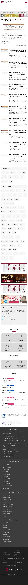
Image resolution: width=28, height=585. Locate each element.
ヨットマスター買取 (7, 516)
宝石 (11, 181)
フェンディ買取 (6, 478)
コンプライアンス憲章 (19, 558)
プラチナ (22, 177)
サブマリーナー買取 (7, 499)
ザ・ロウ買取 (6, 488)
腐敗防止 (5, 562)
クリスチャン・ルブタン (19, 253)
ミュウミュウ (20, 220)
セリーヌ (3, 199)
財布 (8, 172)
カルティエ (8, 194)
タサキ (7, 224)
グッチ (23, 190)
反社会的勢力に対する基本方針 (8, 559)
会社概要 (17, 550)
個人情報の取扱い (18, 552)
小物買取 (5, 534)
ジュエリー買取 (6, 530)
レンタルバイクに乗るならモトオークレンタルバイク (14, 446)
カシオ (14, 249)
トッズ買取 (5, 481)
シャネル (18, 190)
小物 (10, 177)
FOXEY (22, 241)
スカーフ (19, 172)
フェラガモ (3, 211)
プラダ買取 (5, 476)
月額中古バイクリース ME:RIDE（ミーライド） (14, 440)
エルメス (12, 190)
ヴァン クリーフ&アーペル (7, 203)
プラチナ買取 (6, 539)
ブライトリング (20, 228)
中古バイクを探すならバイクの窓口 (11, 443)
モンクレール (4, 245)
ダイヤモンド (4, 181)
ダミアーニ (3, 249)
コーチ (19, 194)
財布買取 (5, 525)
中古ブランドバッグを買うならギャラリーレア (14, 436)
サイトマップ (5, 550)
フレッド (19, 245)
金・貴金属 (15, 177)
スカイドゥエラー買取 (8, 506)
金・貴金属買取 (6, 537)
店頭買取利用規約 (18, 562)
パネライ (11, 258)
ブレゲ (9, 249)
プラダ (2, 194)
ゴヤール (14, 232)
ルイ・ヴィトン (4, 190)
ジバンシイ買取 (6, 483)
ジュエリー (3, 177)
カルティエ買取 (6, 474)
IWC (9, 232)
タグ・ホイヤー (14, 224)
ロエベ (24, 194)
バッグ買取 (5, 522)
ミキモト (3, 232)
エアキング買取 (6, 497)
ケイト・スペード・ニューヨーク (9, 207)
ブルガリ (23, 216)
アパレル (13, 172)
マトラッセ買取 (6, 513)
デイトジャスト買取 (7, 511)
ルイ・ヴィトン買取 (7, 467)
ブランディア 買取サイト (9, 453)
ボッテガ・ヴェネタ (13, 211)
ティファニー (22, 211)
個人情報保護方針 (6, 554)
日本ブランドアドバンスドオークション (12, 451)
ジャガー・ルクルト (14, 241)
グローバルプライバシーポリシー (20, 555)
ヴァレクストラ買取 (7, 485)
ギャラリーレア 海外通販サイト (10, 449)
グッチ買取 (5, 471)
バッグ (2, 172)
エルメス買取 (6, 464)
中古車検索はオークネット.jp (10, 438)
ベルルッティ (12, 245)
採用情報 (5, 552)
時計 (24, 172)
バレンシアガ (22, 207)
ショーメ (17, 237)
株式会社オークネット (8, 433)
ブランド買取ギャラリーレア (6, 12)
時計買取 (5, 527)
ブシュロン (3, 228)
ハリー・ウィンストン (6, 253)
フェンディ (16, 199)
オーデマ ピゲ (4, 241)
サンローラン (16, 216)
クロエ (2, 216)
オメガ (14, 194)
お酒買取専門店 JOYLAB (9, 456)
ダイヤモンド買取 (7, 541)
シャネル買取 (6, 469)
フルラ (2, 224)
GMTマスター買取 (7, 495)
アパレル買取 (6, 532)
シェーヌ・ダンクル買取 (8, 504)
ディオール (9, 199)
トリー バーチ (11, 220)
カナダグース (4, 258)
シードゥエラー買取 (7, 502)
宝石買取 (5, 544)
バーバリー (8, 216)
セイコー (22, 224)
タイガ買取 (5, 509)
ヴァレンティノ (11, 228)
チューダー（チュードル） (7, 237)
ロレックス (3, 220)
